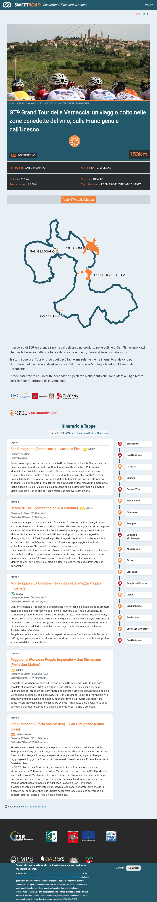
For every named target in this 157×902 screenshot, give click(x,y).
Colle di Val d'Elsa (45, 103)
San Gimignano (25, 103)
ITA (138, 14)
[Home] (21, 5)
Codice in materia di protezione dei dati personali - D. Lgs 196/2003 (54, 873)
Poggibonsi (82, 103)
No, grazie (133, 868)
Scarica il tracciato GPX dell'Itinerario (88, 433)
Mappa (149, 4)
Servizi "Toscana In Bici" (34, 806)
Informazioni (70, 899)
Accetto (120, 868)
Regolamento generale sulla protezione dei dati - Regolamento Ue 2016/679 (48, 877)
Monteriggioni (65, 103)
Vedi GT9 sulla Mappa (78, 200)
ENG (146, 14)
